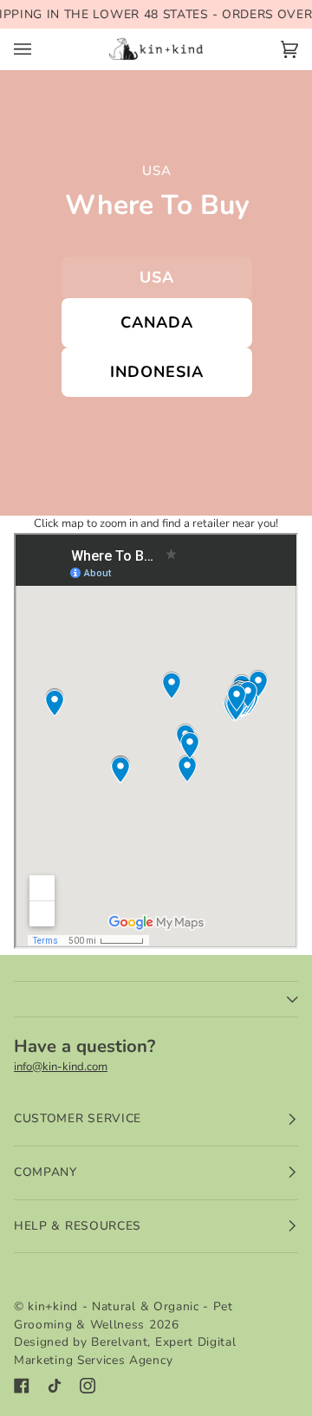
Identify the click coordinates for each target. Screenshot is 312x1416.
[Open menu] (40, 49)
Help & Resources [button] (77, 1226)
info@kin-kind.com (60, 1067)
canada (156, 322)
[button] (156, 999)
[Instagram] (87, 1385)
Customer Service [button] (77, 1118)
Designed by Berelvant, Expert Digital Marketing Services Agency (125, 1351)
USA (157, 277)
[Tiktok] (54, 1385)
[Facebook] (21, 1385)
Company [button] (45, 1172)
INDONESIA (156, 371)
